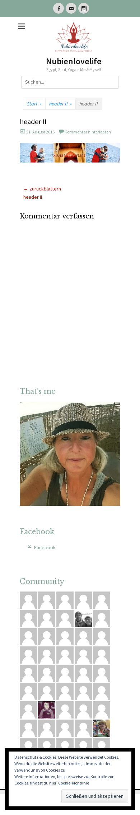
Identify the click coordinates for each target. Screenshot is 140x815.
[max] (101, 654)
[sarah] (83, 709)
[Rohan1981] (83, 673)
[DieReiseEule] (83, 618)
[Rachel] (46, 673)
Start (34, 103)
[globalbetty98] (83, 636)
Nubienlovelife (74, 61)
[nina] (46, 654)
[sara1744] (101, 618)
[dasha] (101, 673)
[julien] (46, 709)
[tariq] (83, 600)
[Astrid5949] (46, 691)
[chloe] (65, 636)
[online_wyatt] (83, 728)
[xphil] (65, 600)
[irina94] (101, 600)
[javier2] (65, 709)
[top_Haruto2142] (65, 654)
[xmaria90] (83, 746)
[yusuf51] (101, 709)
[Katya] (28, 709)
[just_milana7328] (46, 746)
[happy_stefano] (28, 728)
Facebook (37, 531)
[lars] (28, 618)
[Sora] (83, 654)
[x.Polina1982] (46, 636)
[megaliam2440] (46, 618)
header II (60, 103)
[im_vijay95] (46, 728)
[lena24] (101, 728)
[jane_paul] (101, 691)
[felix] (28, 600)
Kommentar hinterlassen (88, 132)
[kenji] (101, 746)
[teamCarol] (101, 636)
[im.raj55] (83, 691)
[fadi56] (65, 728)
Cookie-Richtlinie (73, 783)
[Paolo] (28, 691)
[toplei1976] (28, 636)
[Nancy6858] (65, 618)
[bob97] (46, 600)
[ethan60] (65, 746)
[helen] (28, 746)
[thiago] (65, 673)
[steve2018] (28, 654)
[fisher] (28, 673)
